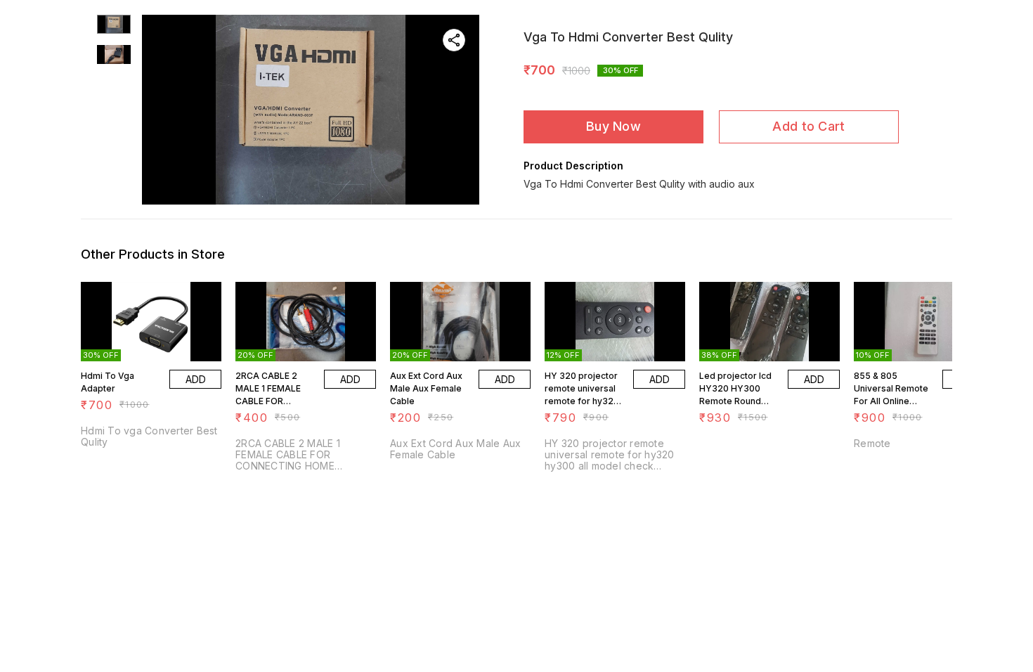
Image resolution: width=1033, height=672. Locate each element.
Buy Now (613, 126)
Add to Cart (808, 126)
